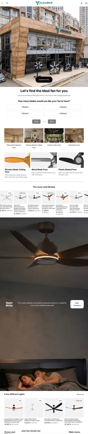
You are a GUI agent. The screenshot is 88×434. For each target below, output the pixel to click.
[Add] (10, 200)
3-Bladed (24, 107)
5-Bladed (24, 113)
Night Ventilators (77, 304)
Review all (80, 394)
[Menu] (2, 3)
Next (52, 121)
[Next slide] (81, 203)
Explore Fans (44, 79)
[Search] (7, 3)
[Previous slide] (6, 407)
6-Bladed (63, 113)
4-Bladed (63, 107)
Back (36, 121)
